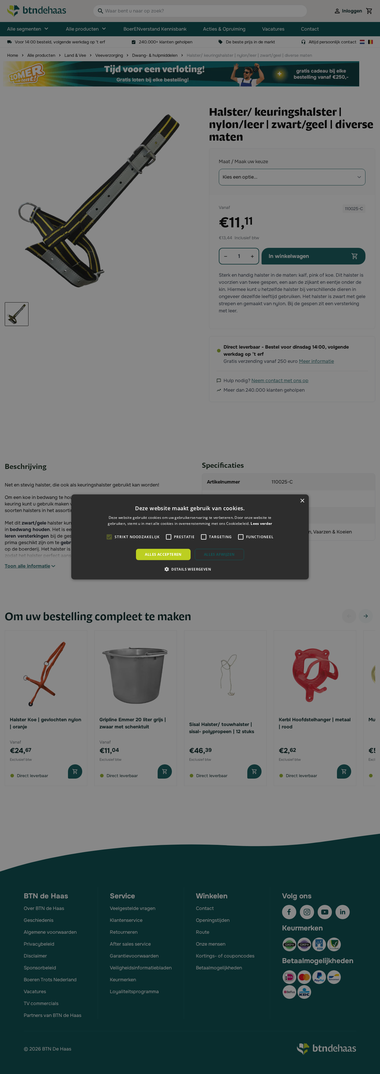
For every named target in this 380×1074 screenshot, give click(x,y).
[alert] (190, 537)
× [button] (302, 501)
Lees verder (261, 523)
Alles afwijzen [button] (219, 554)
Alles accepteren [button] (163, 554)
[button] (190, 569)
